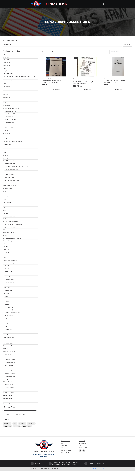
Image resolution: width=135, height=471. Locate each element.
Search (126, 44)
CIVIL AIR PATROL (8, 97)
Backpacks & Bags (9, 163)
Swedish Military (8, 329)
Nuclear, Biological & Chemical (12, 238)
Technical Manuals (8, 337)
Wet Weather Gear (10, 376)
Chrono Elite (17, 426)
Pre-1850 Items (9, 282)
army (4, 68)
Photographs (7, 252)
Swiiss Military (7, 332)
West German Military (9, 393)
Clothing (5, 103)
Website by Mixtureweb (97, 469)
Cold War (7, 268)
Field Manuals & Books (11, 114)
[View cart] (103, 4)
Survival (5, 323)
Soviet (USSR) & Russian (11, 310)
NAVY (4, 230)
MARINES (5, 213)
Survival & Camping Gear (12, 180)
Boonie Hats (6, 86)
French (6, 299)
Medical (5, 219)
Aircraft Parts (8, 384)
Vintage (6, 130)
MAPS (4, 210)
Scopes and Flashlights (10, 260)
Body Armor (8, 354)
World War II (8, 290)
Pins (4, 254)
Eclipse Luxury (31, 423)
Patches (5, 246)
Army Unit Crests (8, 73)
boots (4, 89)
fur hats (5, 155)
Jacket (5, 205)
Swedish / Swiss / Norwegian (12, 312)
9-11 (4, 54)
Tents (4, 340)
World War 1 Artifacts (9, 401)
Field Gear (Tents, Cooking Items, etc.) (16, 166)
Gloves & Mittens (9, 362)
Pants (4, 243)
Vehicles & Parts (8, 381)
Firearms (5, 147)
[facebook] (80, 450)
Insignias (5, 199)
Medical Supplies (9, 172)
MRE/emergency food (9, 227)
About (78, 3)
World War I (7, 288)
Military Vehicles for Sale (10, 221)
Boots (4, 92)
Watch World (22, 423)
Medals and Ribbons (9, 216)
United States (8, 315)
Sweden (5, 326)
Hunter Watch (7, 423)
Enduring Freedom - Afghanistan (12, 141)
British (6, 296)
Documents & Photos (10, 111)
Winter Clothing (8, 395)
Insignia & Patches (10, 119)
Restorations (65, 452)
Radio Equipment (9, 177)
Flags (4, 150)
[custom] (83, 450)
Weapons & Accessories (11, 183)
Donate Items (65, 449)
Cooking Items (7, 133)
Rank (4, 257)
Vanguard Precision (26, 426)
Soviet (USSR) (7, 321)
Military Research (66, 450)
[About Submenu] (80, 3)
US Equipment (7, 379)
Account (90, 3)
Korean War (7, 277)
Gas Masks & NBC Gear (11, 169)
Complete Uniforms (10, 359)
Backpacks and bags (9, 81)
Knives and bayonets (9, 208)
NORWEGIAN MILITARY (9, 232)
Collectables (6, 105)
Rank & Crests (8, 127)
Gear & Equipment (8, 161)
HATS (4, 191)
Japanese (7, 304)
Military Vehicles (9, 387)
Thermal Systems (8, 343)
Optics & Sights (9, 174)
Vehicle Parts (8, 390)
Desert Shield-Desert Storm (11, 136)
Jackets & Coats (9, 370)
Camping (5, 94)
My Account (82, 443)
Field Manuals (7, 144)
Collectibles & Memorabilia (11, 108)
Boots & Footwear (9, 357)
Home (73, 3)
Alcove (14, 423)
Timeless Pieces (7, 426)
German (6, 301)
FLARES (5, 152)
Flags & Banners (9, 116)
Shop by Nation (7, 293)
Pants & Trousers (9, 373)
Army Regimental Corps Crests (12, 71)
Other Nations (8, 307)
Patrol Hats (6, 249)
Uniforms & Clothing (9, 351)
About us (64, 445)
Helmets (6, 368)
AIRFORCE (6, 60)
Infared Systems (8, 196)
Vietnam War (8, 285)
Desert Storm (8, 271)
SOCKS (5, 318)
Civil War (7, 266)
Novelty (5, 235)
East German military (9, 138)
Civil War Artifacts (8, 100)
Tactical (5, 335)
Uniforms (5, 348)
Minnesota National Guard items (12, 224)
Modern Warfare (9, 279)
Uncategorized (7, 346)
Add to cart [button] (55, 89)
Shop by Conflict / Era (9, 263)
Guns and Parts (7, 188)
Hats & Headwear (9, 365)
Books (4, 83)
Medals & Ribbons (9, 122)
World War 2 (6, 404)
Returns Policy (83, 447)
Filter (7, 414)
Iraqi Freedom (7, 202)
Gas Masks (6, 158)
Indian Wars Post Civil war (10, 194)
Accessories (6, 57)
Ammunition (6, 62)
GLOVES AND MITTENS (9, 185)
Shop (84, 3)
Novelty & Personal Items (12, 125)
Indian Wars (8, 274)
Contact (98, 3)
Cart (80, 445)
